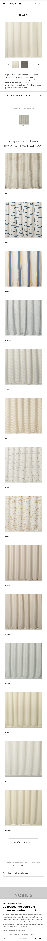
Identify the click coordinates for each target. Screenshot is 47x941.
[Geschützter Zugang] (36, 3)
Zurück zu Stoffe (23, 842)
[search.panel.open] (43, 4)
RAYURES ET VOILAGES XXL (23, 145)
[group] (15, 64)
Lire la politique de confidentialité (14, 930)
